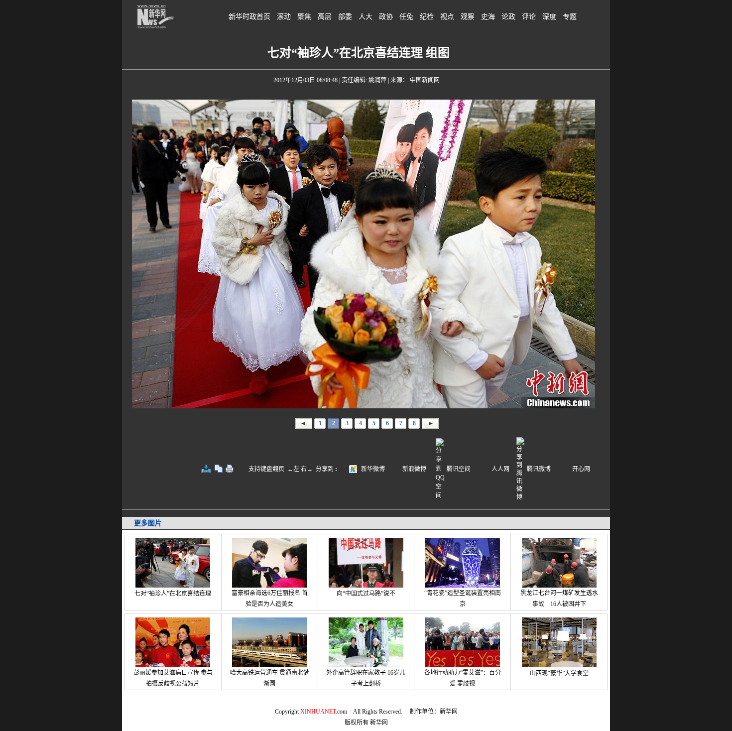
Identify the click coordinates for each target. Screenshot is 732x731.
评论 (529, 16)
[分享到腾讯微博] (520, 468)
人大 (365, 16)
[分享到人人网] (485, 468)
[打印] (230, 469)
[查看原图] (206, 469)
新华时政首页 (249, 16)
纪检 (427, 16)
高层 (325, 16)
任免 (406, 16)
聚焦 (304, 16)
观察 (468, 16)
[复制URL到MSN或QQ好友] (219, 469)
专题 (570, 16)
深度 (549, 16)
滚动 (284, 16)
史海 (488, 16)
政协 (386, 16)
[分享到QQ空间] (440, 495)
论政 (508, 16)
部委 (345, 16)
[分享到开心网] (566, 468)
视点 (447, 16)
